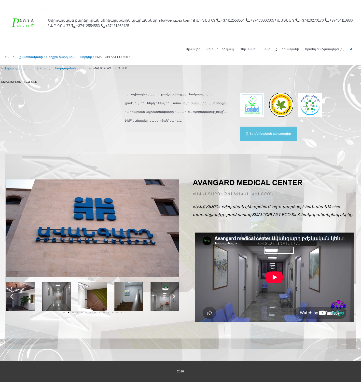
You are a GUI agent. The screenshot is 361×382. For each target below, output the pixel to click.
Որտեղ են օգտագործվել (324, 49)
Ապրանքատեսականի (281, 49)
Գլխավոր (193, 49)
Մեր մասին (249, 49)
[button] (351, 49)
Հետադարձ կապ (220, 49)
